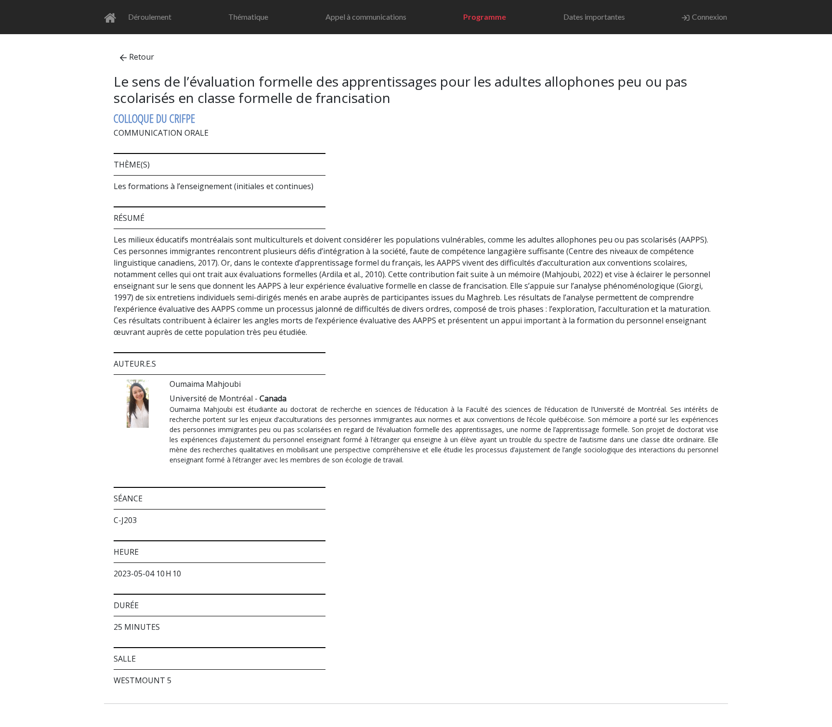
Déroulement (149, 16)
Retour (141, 56)
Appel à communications (365, 16)
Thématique (248, 16)
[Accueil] (113, 17)
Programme (484, 16)
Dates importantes (594, 16)
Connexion (709, 16)
